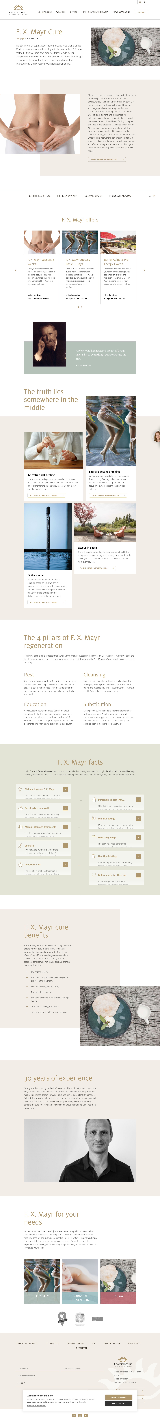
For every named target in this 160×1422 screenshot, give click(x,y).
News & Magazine (121, 12)
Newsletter (81, 1348)
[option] (42, 267)
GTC (93, 1343)
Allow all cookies (118, 1397)
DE (145, 2)
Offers (73, 12)
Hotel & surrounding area (95, 12)
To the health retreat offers (103, 159)
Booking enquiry (75, 1343)
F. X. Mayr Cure (44, 12)
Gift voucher (52, 1343)
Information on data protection (36, 1405)
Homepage (20, 39)
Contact (141, 12)
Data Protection (112, 1343)
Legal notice (134, 1343)
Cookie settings (118, 1403)
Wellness (60, 12)
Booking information (26, 1343)
